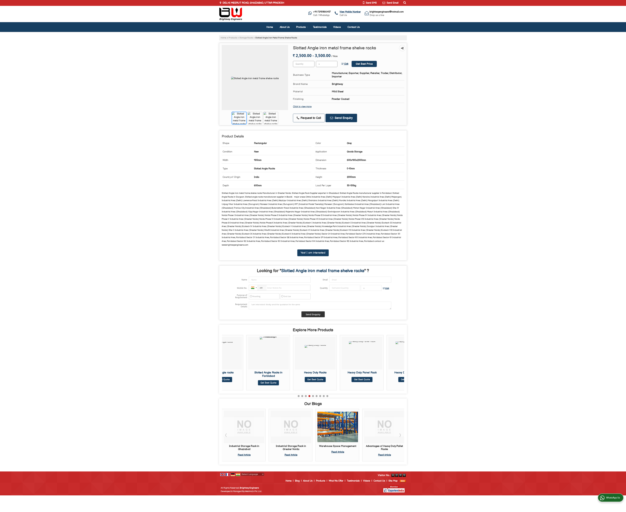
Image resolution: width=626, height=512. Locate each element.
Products (301, 27)
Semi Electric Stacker (384, 446)
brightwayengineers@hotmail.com (387, 11)
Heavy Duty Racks (291, 372)
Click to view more (302, 106)
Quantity (324, 288)
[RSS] (403, 480)
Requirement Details (241, 305)
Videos (337, 27)
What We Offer (336, 480)
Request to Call (310, 118)
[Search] (404, 2)
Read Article (244, 455)
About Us (285, 27)
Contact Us (353, 27)
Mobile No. (242, 288)
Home (269, 27)
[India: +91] (253, 288)
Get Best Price (364, 63)
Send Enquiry (343, 118)
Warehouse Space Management (291, 446)
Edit (346, 64)
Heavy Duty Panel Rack (337, 372)
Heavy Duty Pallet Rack (384, 372)
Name (244, 279)
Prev (226, 435)
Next (399, 435)
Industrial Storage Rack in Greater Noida (244, 448)
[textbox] (326, 64)
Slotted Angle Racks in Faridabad (244, 374)
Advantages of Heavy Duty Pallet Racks (337, 448)
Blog (297, 480)
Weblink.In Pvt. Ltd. (253, 491)
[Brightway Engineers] (230, 14)
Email (325, 279)
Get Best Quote (244, 382)
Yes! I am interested (313, 252)
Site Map (393, 480)
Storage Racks (246, 38)
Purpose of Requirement (241, 296)
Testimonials (320, 27)
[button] (350, 11)
